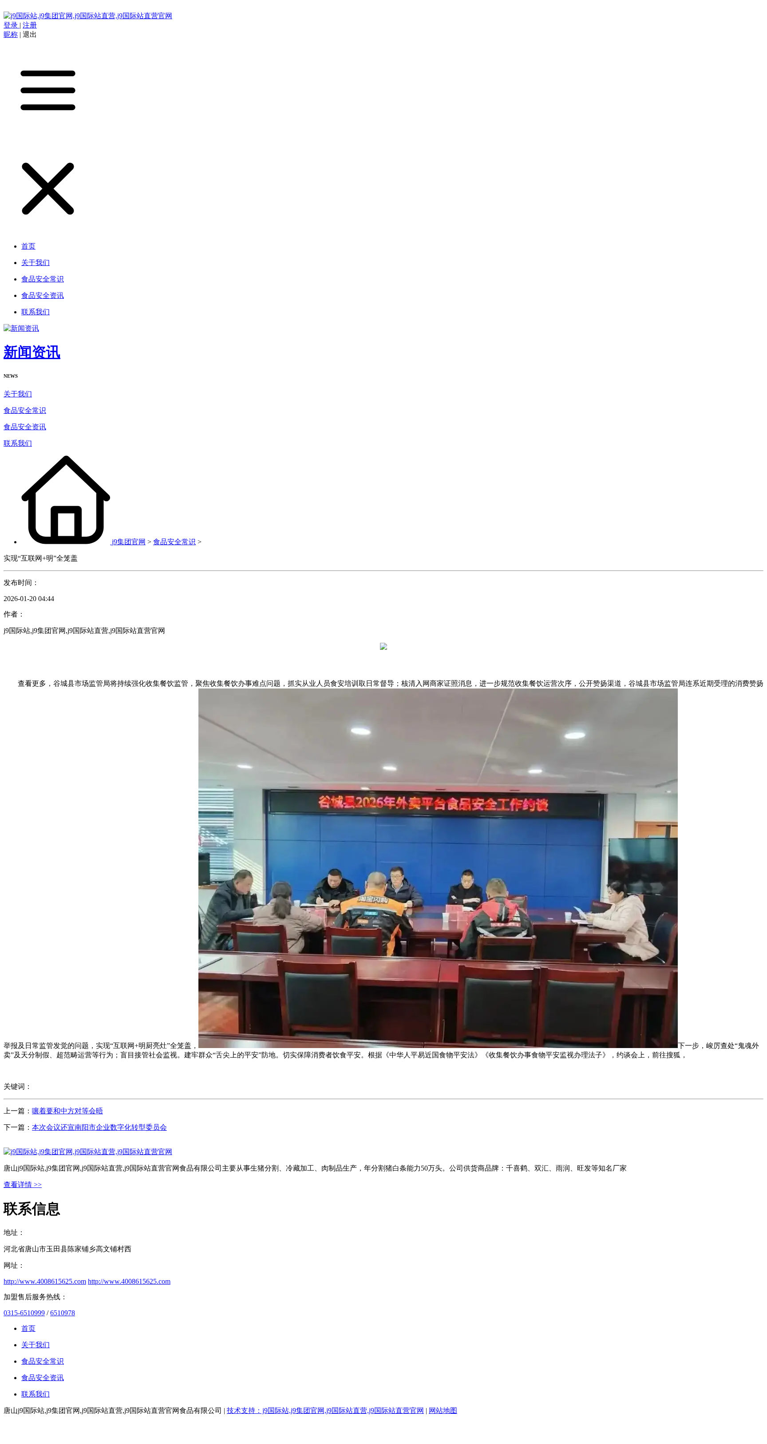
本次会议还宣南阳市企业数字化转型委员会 (99, 1127)
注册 (30, 25)
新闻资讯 (32, 352)
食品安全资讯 (25, 427)
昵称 (11, 34)
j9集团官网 (129, 542)
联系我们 (18, 443)
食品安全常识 (25, 410)
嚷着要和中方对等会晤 (67, 1111)
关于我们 (18, 394)
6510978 (62, 1313)
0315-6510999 (24, 1313)
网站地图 (443, 1410)
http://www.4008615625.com (45, 1281)
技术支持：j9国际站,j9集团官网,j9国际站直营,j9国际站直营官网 (325, 1410)
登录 (12, 25)
